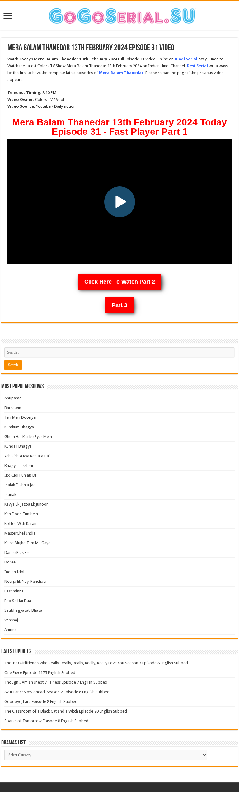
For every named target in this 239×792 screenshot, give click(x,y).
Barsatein (12, 407)
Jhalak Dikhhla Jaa (19, 485)
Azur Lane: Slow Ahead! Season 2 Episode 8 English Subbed (57, 692)
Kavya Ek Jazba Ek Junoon (26, 504)
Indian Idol (14, 571)
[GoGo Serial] (119, 14)
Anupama (12, 398)
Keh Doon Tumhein (21, 514)
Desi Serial (197, 66)
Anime (10, 629)
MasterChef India (19, 533)
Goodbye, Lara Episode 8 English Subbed (40, 701)
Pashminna (14, 591)
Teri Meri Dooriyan (21, 417)
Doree (10, 562)
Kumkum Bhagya (19, 427)
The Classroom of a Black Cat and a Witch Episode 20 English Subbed (65, 711)
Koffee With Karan (20, 523)
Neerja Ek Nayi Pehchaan (26, 581)
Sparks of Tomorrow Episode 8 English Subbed (46, 721)
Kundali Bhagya (18, 446)
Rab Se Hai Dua (17, 600)
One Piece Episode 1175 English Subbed (39, 672)
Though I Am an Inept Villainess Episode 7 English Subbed (55, 682)
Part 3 (119, 305)
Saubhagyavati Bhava (23, 610)
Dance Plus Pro (17, 552)
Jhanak (10, 494)
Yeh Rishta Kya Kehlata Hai (27, 456)
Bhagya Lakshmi (18, 465)
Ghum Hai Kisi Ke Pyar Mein (28, 436)
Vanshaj (11, 620)
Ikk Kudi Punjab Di (20, 475)
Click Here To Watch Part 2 (119, 282)
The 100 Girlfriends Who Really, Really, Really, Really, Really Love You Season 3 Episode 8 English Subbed (96, 663)
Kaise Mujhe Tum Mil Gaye (27, 542)
